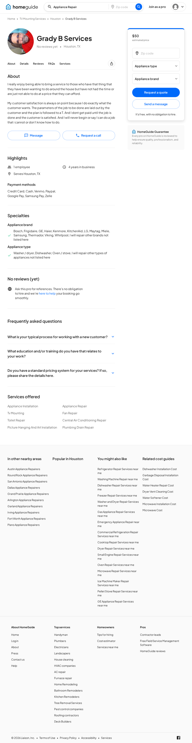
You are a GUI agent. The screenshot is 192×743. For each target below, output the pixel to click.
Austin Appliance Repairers (24, 469)
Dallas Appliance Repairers (24, 487)
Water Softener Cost (155, 497)
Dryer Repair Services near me (116, 548)
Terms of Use (47, 737)
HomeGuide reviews (152, 651)
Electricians (61, 647)
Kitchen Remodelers (66, 696)
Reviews (38, 63)
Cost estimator (106, 640)
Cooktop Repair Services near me (118, 542)
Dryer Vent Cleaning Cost (157, 491)
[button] (61, 337)
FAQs (51, 63)
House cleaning (63, 659)
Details (24, 63)
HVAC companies (65, 665)
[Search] (138, 6)
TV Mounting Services (33, 18)
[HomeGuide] (22, 7)
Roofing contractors (66, 715)
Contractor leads (150, 634)
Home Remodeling (65, 684)
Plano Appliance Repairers (24, 524)
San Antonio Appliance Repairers (27, 481)
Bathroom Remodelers (68, 690)
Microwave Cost (152, 510)
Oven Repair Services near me (116, 564)
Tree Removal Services (68, 702)
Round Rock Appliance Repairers (27, 475)
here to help (47, 293)
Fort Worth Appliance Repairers (27, 518)
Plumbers (60, 640)
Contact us (18, 659)
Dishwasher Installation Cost (159, 469)
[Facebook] (178, 737)
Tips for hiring (105, 634)
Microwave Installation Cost (159, 504)
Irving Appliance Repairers (23, 512)
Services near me (107, 647)
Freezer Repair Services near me (117, 495)
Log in (14, 640)
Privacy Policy (68, 737)
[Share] (111, 63)
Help (14, 665)
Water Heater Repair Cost (158, 485)
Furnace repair (63, 678)
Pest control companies (68, 709)
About (11, 63)
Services (64, 63)
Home (11, 18)
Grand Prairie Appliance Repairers (28, 493)
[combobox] (77, 6)
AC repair (60, 671)
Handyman (61, 634)
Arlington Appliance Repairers (26, 500)
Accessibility (89, 737)
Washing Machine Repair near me (118, 479)
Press (14, 653)
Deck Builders (62, 721)
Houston (55, 18)
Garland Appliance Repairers (25, 506)
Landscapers (62, 653)
